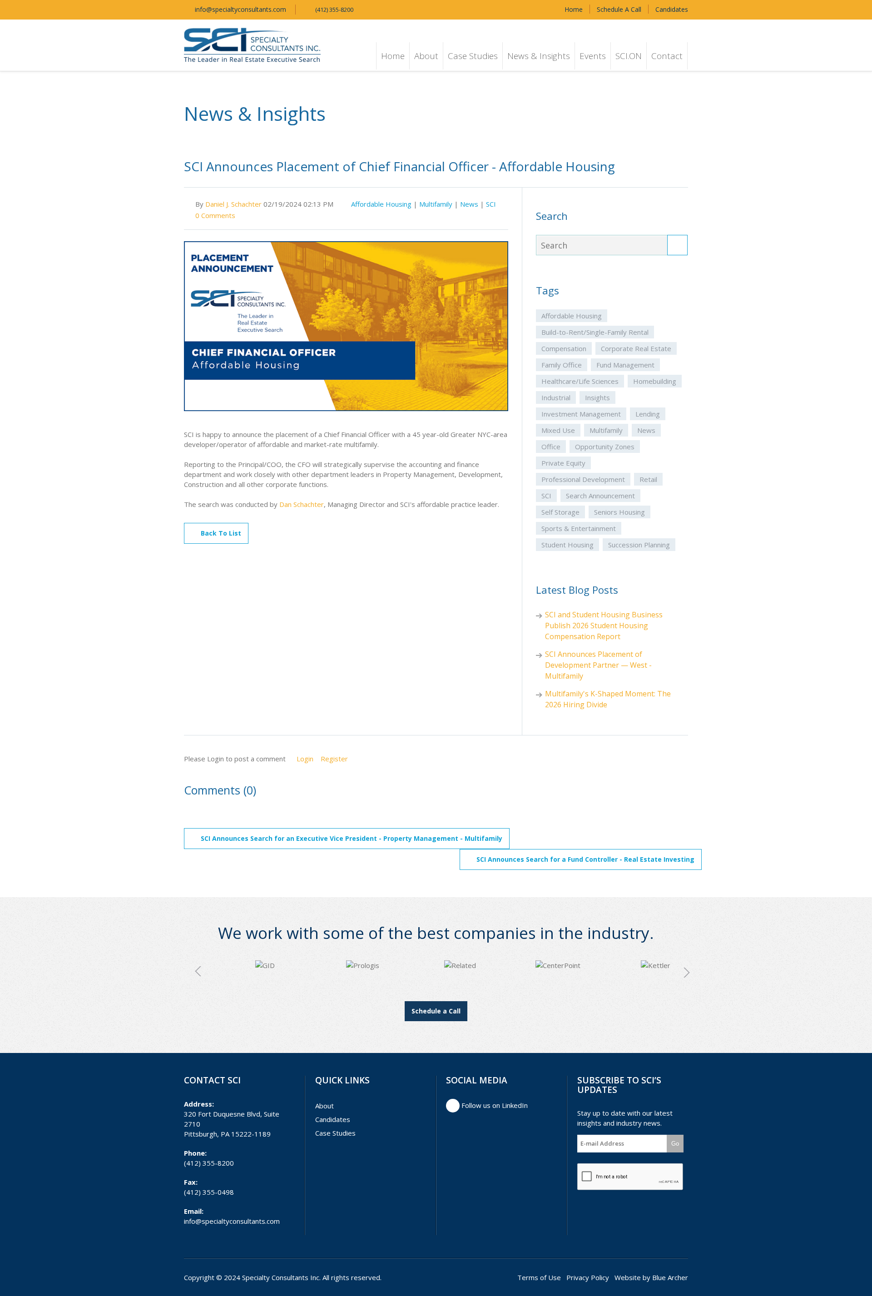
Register (334, 758)
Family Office (561, 364)
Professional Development (583, 479)
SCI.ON (628, 56)
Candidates (671, 9)
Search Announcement (600, 495)
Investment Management (581, 413)
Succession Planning (639, 544)
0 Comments (215, 215)
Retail (648, 479)
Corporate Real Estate (636, 348)
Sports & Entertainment (578, 528)
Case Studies (473, 56)
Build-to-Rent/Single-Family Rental (595, 332)
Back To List (221, 533)
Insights (597, 397)
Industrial (555, 397)
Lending (647, 413)
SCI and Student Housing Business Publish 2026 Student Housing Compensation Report (604, 625)
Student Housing (567, 544)
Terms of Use (539, 1277)
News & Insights (538, 56)
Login (305, 758)
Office (550, 446)
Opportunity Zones (604, 446)
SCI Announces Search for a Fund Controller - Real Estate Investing (585, 859)
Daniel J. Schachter (233, 204)
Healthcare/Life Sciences (580, 381)
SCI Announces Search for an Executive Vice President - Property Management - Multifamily (351, 838)
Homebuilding (654, 381)
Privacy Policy (587, 1277)
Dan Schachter (301, 504)
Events (593, 56)
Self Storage (560, 511)
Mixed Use (558, 430)
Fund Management (625, 364)
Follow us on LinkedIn (494, 1105)
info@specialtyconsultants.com (239, 9)
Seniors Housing (619, 511)
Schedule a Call (436, 1011)
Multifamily (435, 204)
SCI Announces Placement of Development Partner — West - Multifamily (598, 665)
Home (574, 9)
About (426, 56)
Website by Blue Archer (651, 1277)
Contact (667, 56)
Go (675, 1143)
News (469, 204)
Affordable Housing (381, 204)
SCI (491, 204)
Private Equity (563, 462)
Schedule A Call (619, 9)
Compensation (563, 348)
